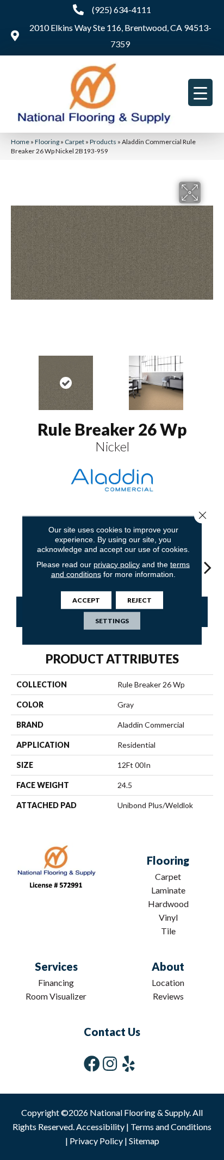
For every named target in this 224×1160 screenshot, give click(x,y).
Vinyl (168, 917)
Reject (139, 599)
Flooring (47, 142)
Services (56, 966)
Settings (112, 620)
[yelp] (128, 1063)
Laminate (168, 890)
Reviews (168, 996)
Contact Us (112, 1031)
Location (168, 982)
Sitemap (144, 1141)
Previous (16, 377)
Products (103, 142)
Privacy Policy (96, 1141)
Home (20, 142)
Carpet (74, 142)
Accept (86, 599)
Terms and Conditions (170, 1126)
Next (207, 377)
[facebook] (92, 1063)
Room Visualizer (56, 996)
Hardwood (168, 903)
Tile (168, 931)
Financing (56, 982)
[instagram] (110, 1063)
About (168, 966)
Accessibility (100, 1126)
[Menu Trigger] (200, 92)
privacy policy (117, 564)
